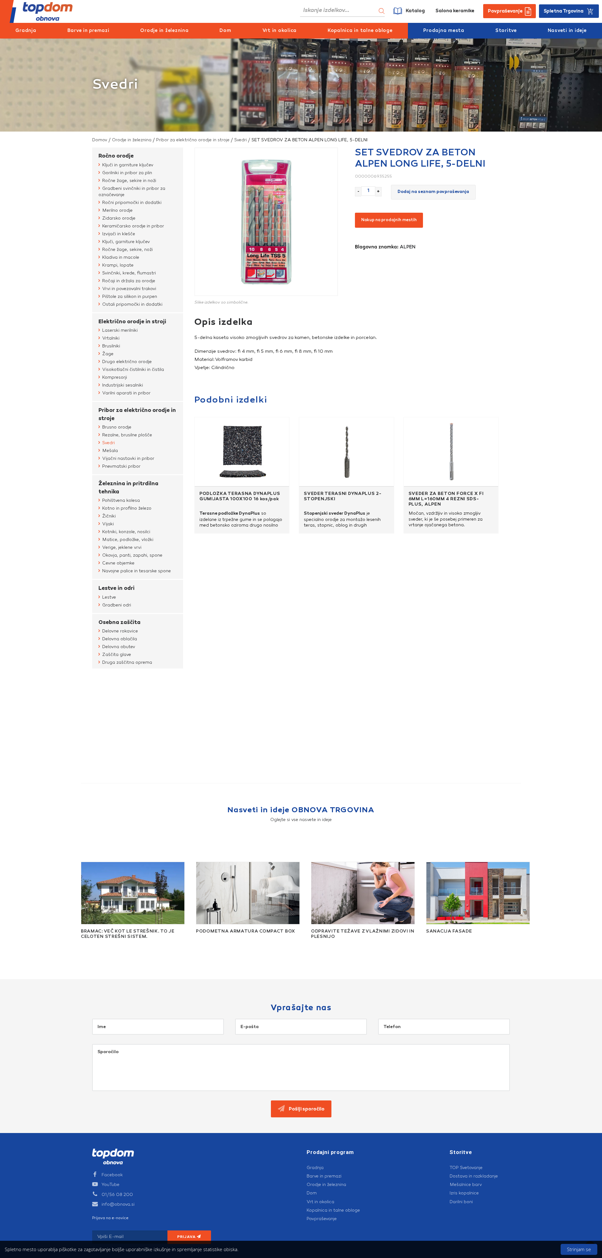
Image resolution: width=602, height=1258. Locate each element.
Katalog (415, 11)
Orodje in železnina (164, 31)
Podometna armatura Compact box (245, 931)
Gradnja (25, 31)
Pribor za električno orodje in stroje (193, 140)
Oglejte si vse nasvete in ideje (301, 820)
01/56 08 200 (117, 1195)
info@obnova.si (118, 1204)
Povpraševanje (322, 1219)
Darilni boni (461, 1202)
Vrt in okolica (279, 31)
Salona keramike (455, 11)
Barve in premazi (88, 31)
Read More (86, 943)
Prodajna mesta (443, 31)
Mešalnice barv (466, 1185)
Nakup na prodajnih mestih (389, 220)
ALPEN (407, 247)
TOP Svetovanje (466, 1168)
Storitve (506, 31)
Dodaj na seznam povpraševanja (433, 192)
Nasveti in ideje (567, 31)
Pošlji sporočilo (306, 1109)
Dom (225, 31)
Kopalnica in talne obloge (360, 31)
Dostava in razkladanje (474, 1176)
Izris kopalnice (464, 1193)
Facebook (112, 1175)
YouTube (110, 1185)
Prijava (187, 1237)
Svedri (240, 140)
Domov (99, 140)
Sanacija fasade (449, 931)
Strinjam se (579, 1249)
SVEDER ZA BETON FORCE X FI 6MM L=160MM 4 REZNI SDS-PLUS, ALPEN (446, 499)
